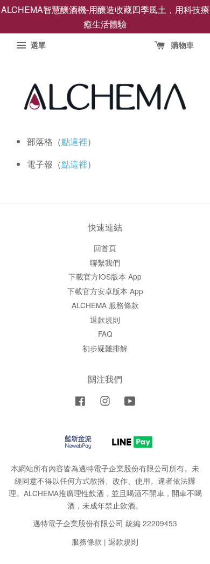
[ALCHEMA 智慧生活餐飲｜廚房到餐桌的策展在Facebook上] (80, 402)
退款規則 (105, 319)
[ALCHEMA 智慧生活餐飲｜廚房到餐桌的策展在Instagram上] (105, 402)
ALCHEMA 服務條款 (105, 305)
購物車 (181, 45)
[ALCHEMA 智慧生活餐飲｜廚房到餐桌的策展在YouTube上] (130, 402)
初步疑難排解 (105, 348)
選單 (37, 45)
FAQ (105, 333)
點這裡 (74, 141)
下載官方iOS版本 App (105, 276)
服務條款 (87, 541)
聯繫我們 (105, 262)
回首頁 (105, 247)
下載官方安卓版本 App (105, 291)
